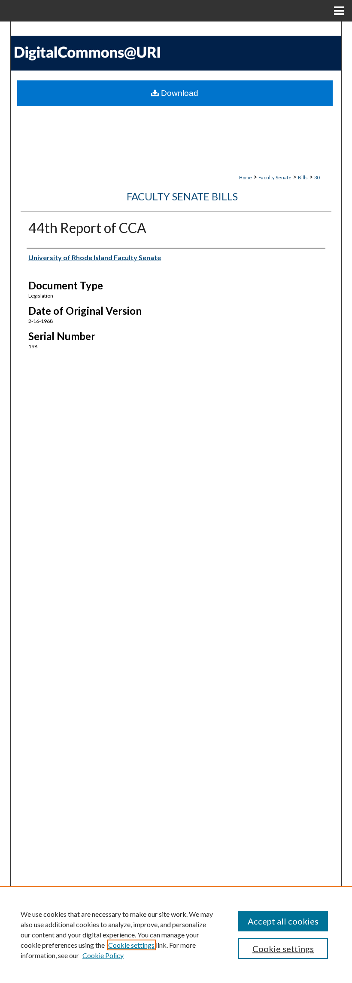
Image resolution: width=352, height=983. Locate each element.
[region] (176, 934)
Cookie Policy (103, 955)
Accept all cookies (283, 921)
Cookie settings (131, 945)
